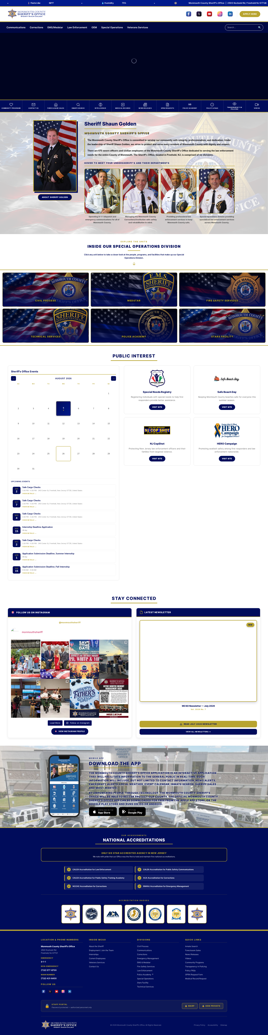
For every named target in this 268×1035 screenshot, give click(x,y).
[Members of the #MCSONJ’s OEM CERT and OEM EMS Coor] (113, 659)
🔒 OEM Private (211, 1006)
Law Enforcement (77, 27)
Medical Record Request (195, 978)
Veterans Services (137, 27)
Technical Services (145, 986)
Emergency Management (148, 958)
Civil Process (142, 946)
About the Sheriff (96, 946)
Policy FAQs (190, 970)
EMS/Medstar (55, 27)
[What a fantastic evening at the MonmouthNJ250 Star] (55, 659)
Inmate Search (191, 946)
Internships (93, 954)
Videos (188, 958)
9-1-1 (43, 961)
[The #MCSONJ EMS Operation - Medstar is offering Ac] (113, 698)
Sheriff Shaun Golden (110, 124)
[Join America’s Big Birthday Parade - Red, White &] (84, 659)
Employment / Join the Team (101, 950)
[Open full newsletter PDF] (198, 661)
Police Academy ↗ (145, 974)
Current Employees (97, 958)
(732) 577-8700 (49, 970)
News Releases (192, 954)
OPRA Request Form (194, 974)
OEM (94, 27)
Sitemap (223, 1025)
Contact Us (94, 966)
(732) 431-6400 (49, 978)
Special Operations (112, 27)
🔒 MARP (190, 1006)
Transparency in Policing (196, 966)
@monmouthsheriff (70, 622)
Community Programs (194, 962)
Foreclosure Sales (193, 950)
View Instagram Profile (71, 731)
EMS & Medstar (143, 962)
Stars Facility (142, 982)
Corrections (36, 27)
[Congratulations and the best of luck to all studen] (55, 698)
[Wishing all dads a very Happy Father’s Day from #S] (84, 698)
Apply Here (250, 14)
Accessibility (213, 1025)
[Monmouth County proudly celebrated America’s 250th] (25, 659)
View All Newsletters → (198, 732)
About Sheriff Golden (55, 197)
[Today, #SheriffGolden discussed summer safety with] (25, 698)
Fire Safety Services (146, 966)
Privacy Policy (199, 1025)
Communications (16, 27)
